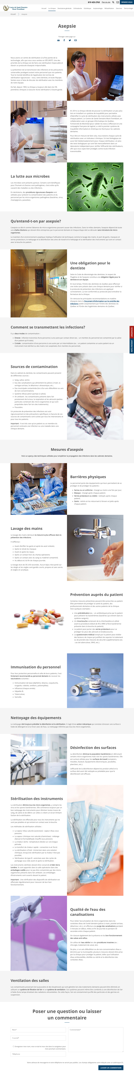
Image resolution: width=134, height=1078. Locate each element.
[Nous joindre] (118, 2)
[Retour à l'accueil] (15, 8)
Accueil (43, 8)
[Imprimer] (58, 40)
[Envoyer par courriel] (75, 40)
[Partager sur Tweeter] (69, 40)
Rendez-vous (126, 2)
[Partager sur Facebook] (64, 40)
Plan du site (106, 2)
